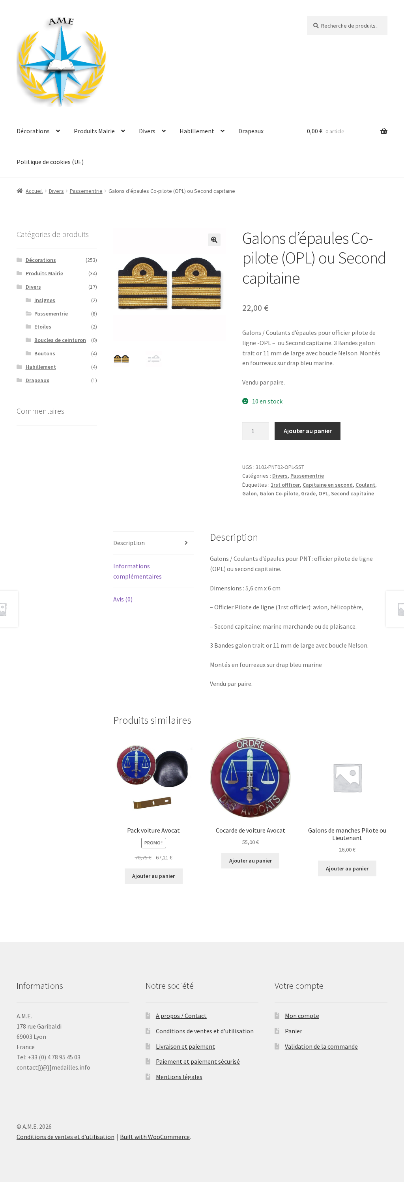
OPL (323, 493)
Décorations (33, 131)
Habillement (197, 131)
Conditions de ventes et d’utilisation (205, 1031)
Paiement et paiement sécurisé (198, 1061)
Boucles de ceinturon (60, 340)
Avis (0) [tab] (123, 599)
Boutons (44, 353)
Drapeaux (251, 131)
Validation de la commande (321, 1046)
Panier (293, 1031)
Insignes (44, 300)
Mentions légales (179, 1077)
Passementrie (86, 190)
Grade (308, 493)
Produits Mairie (94, 131)
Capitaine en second (328, 484)
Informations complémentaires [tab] (137, 571)
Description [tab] (129, 543)
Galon (249, 493)
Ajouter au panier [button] (153, 875)
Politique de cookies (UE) (50, 162)
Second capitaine (352, 493)
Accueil (34, 190)
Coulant (365, 484)
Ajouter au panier (308, 431)
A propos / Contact (181, 1016)
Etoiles (42, 326)
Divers (147, 131)
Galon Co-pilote (279, 493)
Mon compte (302, 1016)
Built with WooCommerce (155, 1137)
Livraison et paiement (185, 1046)
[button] (214, 239)
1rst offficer (285, 484)
